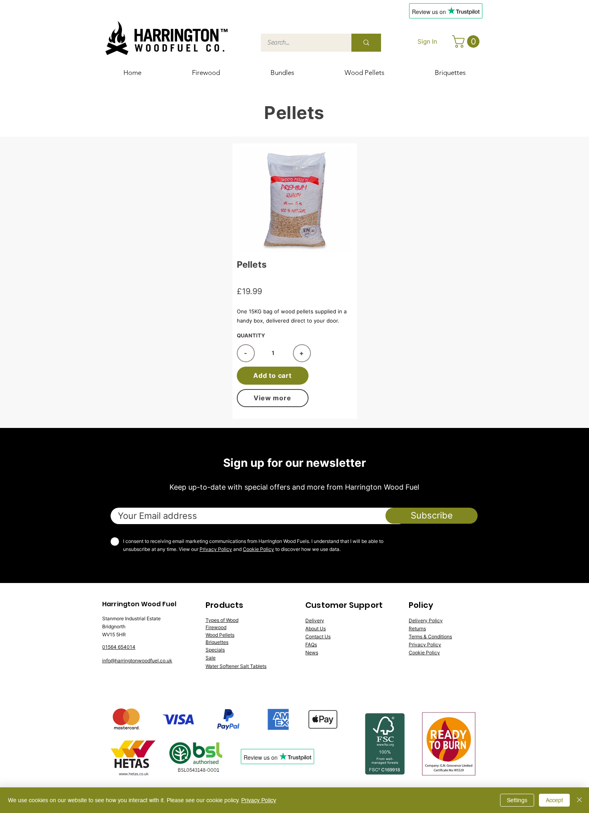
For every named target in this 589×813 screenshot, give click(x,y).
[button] (467, 41)
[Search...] (366, 43)
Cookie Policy (258, 549)
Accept (554, 800)
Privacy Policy (216, 549)
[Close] (579, 800)
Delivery (314, 620)
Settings (517, 800)
